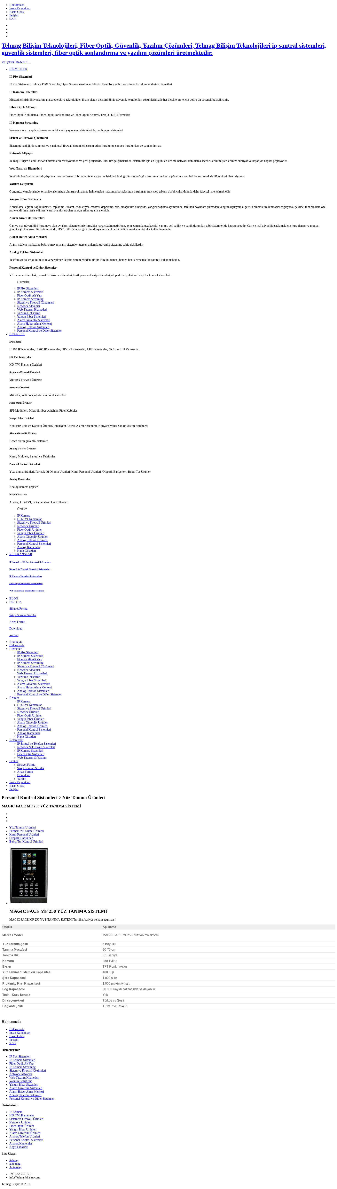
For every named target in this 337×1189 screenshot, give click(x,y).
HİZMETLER (18, 69)
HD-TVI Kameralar (29, 519)
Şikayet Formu (26, 764)
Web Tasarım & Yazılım (31, 757)
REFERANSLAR (20, 554)
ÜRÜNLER (17, 334)
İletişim (13, 15)
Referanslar (16, 740)
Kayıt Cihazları (26, 550)
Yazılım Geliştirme (28, 313)
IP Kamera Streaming (30, 299)
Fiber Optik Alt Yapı (29, 295)
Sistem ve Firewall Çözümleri (35, 302)
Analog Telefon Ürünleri (32, 540)
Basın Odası (16, 11)
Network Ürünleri (28, 526)
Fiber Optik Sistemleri (30, 754)
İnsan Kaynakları (19, 8)
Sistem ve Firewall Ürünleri (34, 522)
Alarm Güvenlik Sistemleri (33, 320)
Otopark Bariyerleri (21, 838)
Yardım (21, 778)
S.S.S (12, 18)
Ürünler (14, 698)
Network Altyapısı (28, 306)
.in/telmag (15, 1167)
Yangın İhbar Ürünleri (30, 533)
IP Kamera (23, 515)
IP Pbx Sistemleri (27, 288)
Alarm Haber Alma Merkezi (34, 323)
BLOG (13, 598)
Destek (13, 761)
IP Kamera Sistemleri (30, 292)
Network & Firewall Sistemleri (36, 747)
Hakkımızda (16, 4)
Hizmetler (15, 648)
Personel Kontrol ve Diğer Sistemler (39, 330)
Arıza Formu (25, 771)
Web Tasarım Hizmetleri (32, 309)
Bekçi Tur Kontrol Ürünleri (26, 841)
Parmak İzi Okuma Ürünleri (26, 831)
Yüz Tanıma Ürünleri (22, 827)
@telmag (14, 1163)
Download (23, 775)
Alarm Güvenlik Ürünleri (32, 536)
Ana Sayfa (15, 641)
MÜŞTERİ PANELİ (14, 62)
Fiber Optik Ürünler (29, 529)
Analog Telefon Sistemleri (33, 327)
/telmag (13, 1160)
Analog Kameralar (28, 547)
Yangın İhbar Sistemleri (31, 316)
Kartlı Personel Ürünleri (24, 834)
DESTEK (15, 602)
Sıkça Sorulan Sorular (30, 768)
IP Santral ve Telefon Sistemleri (36, 743)
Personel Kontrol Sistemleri (34, 543)
